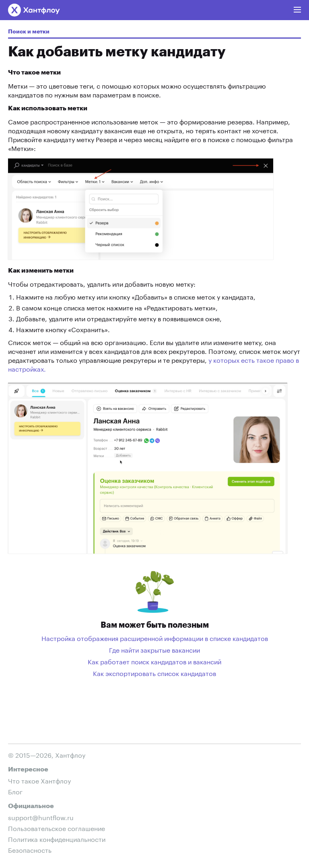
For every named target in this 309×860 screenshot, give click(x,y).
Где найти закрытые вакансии (154, 649)
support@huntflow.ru (41, 817)
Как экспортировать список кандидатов (154, 672)
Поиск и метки (28, 32)
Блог (15, 791)
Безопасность (30, 849)
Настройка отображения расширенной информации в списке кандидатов (154, 637)
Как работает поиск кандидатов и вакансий (154, 661)
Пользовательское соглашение (56, 828)
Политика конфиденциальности (56, 838)
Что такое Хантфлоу (39, 780)
